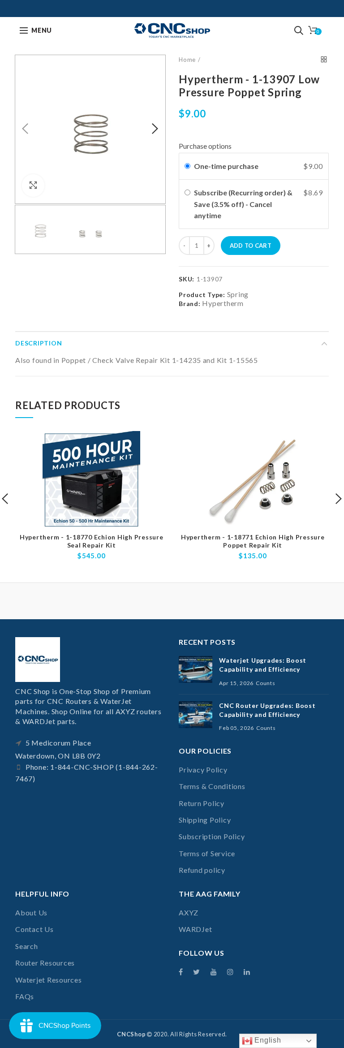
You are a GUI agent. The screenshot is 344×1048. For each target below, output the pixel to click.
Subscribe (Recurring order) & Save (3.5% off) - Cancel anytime (243, 204)
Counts (265, 683)
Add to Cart (250, 245)
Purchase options (205, 146)
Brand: (190, 303)
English (267, 1040)
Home (187, 59)
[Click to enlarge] (33, 185)
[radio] (187, 166)
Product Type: (202, 294)
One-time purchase (226, 166)
